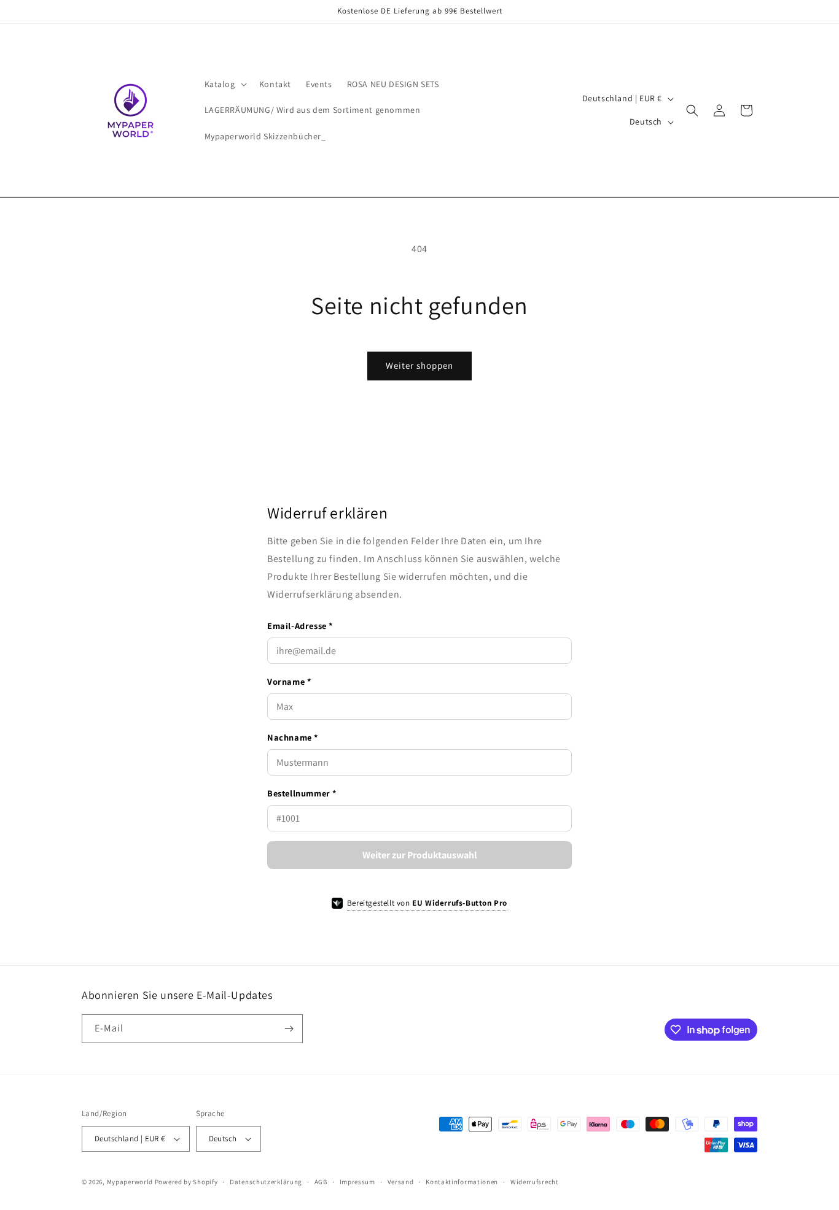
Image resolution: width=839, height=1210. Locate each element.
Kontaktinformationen (462, 1181)
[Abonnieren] (288, 1028)
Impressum (357, 1181)
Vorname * (289, 681)
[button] (224, 84)
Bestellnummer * (302, 793)
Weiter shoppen (419, 365)
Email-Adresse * (300, 625)
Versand (401, 1181)
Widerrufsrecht (534, 1181)
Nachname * (292, 737)
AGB (320, 1181)
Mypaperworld (130, 1181)
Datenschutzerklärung (266, 1181)
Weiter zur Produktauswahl (419, 855)
